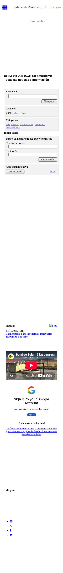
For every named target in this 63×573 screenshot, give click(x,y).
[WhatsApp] (11, 525)
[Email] (11, 521)
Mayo (16, 113)
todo (8, 124)
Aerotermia (40, 124)
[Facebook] (10, 530)
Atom (52, 171)
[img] (31, 44)
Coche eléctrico (13, 127)
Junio (23, 113)
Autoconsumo (26, 124)
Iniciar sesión (15, 171)
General (14, 124)
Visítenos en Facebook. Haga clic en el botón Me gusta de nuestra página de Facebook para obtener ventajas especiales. (31, 431)
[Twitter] (11, 535)
